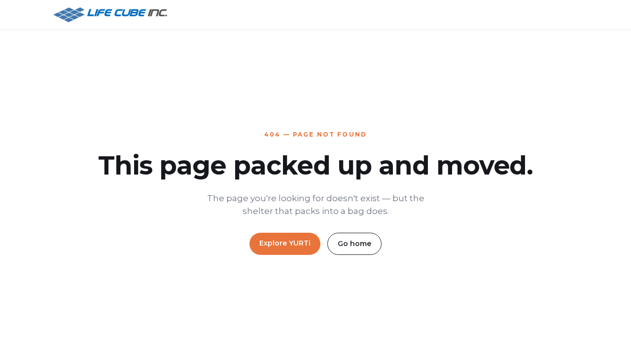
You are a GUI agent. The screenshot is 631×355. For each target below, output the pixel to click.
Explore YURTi (285, 243)
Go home (354, 243)
